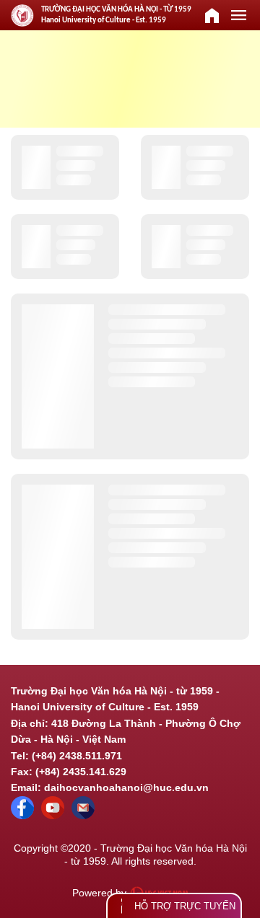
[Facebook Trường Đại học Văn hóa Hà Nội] (22, 815)
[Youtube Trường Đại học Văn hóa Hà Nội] (52, 815)
